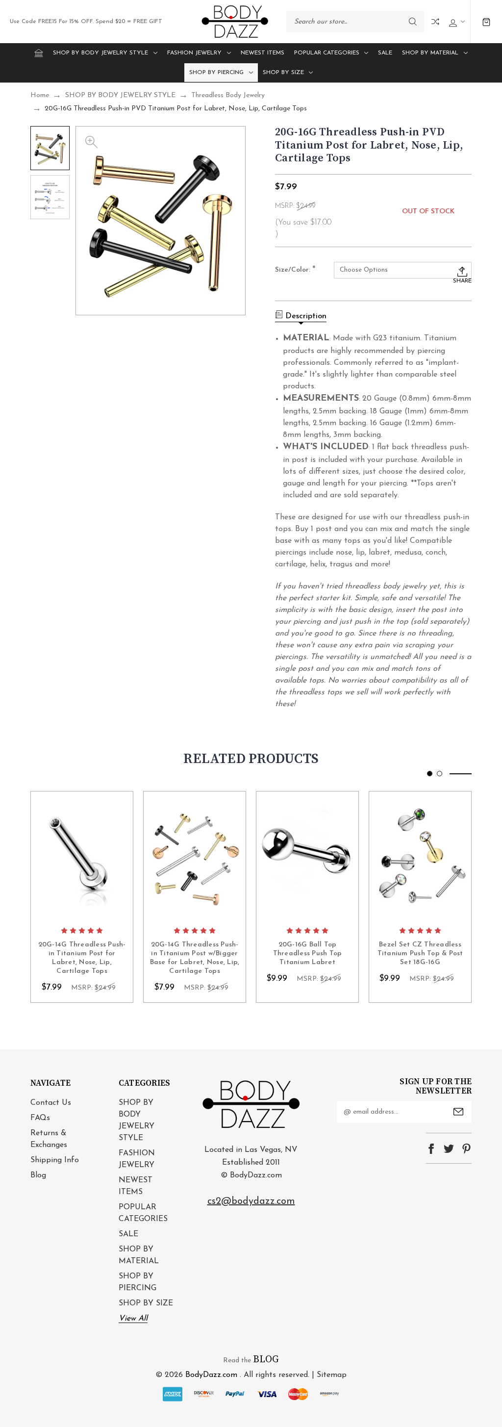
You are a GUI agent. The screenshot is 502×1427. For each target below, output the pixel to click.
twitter (449, 1149)
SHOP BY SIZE (283, 73)
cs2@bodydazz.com (251, 1201)
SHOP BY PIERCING (216, 73)
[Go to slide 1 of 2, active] (429, 773)
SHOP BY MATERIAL (430, 53)
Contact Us (50, 1103)
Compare (435, 21)
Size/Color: (295, 270)
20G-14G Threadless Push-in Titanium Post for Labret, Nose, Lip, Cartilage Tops (82, 958)
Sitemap (332, 1375)
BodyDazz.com (211, 1375)
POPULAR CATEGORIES (326, 53)
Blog (38, 1175)
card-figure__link (81, 856)
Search (413, 21)
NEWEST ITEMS (262, 53)
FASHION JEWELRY (194, 53)
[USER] (456, 22)
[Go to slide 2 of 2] (439, 773)
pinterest (466, 1149)
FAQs (40, 1118)
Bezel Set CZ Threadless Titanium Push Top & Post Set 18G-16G (420, 953)
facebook (431, 1149)
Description (305, 316)
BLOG (266, 1359)
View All (133, 1319)
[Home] (38, 53)
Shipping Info (54, 1160)
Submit (458, 1112)
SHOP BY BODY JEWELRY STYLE (100, 53)
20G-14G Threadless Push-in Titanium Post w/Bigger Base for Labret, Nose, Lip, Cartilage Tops (195, 958)
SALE (385, 53)
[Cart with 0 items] (486, 22)
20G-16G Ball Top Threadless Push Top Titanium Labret (307, 953)
